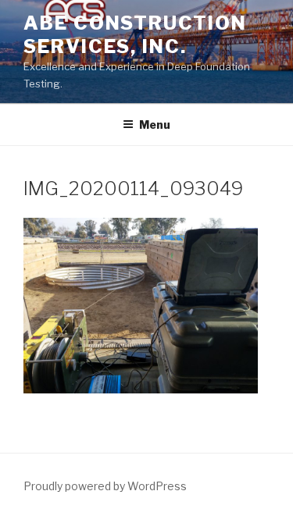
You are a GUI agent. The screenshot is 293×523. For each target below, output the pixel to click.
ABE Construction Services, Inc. (135, 35)
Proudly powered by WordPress (105, 486)
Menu (154, 124)
